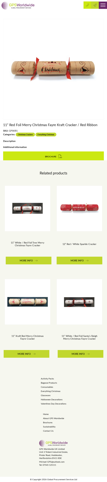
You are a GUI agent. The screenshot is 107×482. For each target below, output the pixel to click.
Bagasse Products (49, 382)
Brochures (47, 422)
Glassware (45, 395)
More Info (26, 260)
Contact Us (48, 430)
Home (46, 414)
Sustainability (49, 426)
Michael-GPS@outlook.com (51, 461)
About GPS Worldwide (53, 418)
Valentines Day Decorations (53, 403)
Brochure (50, 156)
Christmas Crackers (25, 134)
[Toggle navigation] (103, 5)
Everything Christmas (46, 134)
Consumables (47, 387)
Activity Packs (47, 378)
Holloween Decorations (52, 399)
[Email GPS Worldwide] (95, 5)
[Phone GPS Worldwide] (87, 5)
